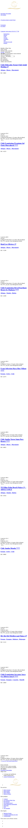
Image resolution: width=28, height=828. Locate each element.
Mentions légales (7, 813)
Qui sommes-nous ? (8, 803)
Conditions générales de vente (11, 814)
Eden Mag (6, 805)
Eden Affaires (7, 792)
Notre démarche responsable (10, 804)
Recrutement (7, 801)
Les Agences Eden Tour (9, 800)
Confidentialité (7, 816)
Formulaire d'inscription (6, 770)
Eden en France (7, 794)
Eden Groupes (7, 790)
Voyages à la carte (8, 42)
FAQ (5, 807)
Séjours (5, 35)
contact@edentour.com (9, 776)
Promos (5, 43)
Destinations (6, 34)
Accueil (2, 52)
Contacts (6, 799)
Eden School (7, 791)
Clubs (5, 36)
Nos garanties (7, 808)
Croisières (6, 39)
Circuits (5, 38)
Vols (5, 40)
